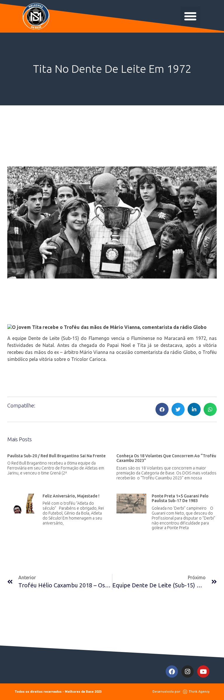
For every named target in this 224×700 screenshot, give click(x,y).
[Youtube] (203, 671)
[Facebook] (172, 671)
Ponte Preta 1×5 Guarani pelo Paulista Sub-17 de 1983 (180, 498)
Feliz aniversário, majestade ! (71, 496)
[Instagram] (187, 671)
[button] (190, 16)
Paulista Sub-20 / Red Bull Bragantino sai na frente (56, 455)
